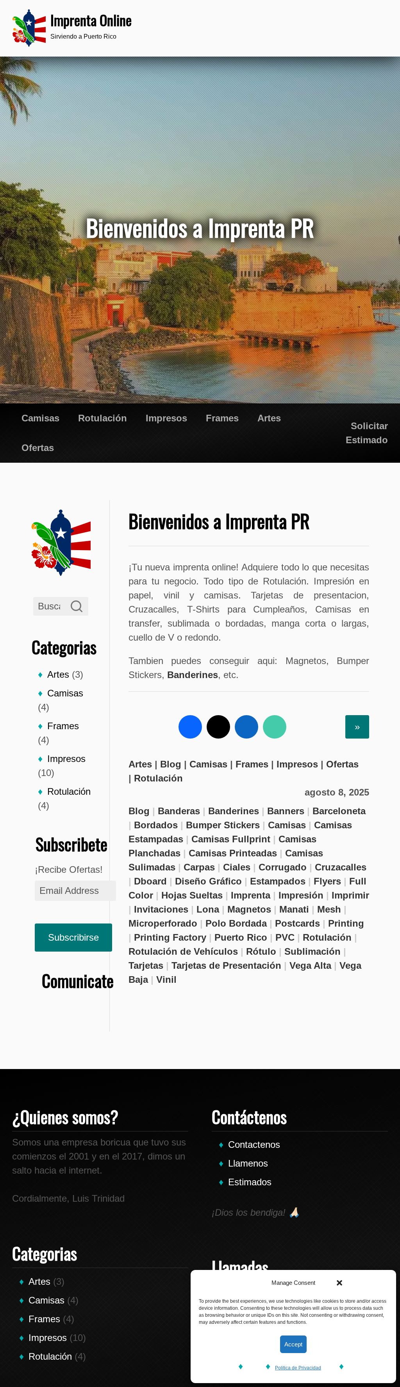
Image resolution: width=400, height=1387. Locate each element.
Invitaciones (161, 909)
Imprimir (350, 895)
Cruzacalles (340, 867)
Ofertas (37, 447)
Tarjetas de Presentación (226, 965)
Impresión (301, 895)
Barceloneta (339, 811)
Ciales (236, 867)
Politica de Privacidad (298, 1368)
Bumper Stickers (223, 825)
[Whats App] (274, 727)
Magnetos (249, 909)
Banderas (179, 811)
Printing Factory (170, 937)
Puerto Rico (240, 937)
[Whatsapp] (320, 28)
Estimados (249, 1182)
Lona (207, 909)
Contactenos (254, 1144)
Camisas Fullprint (230, 839)
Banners (285, 811)
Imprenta (250, 895)
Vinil (166, 979)
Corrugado (283, 867)
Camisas (40, 418)
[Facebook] (190, 727)
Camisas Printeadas (233, 853)
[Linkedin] (246, 727)
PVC (285, 937)
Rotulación (102, 418)
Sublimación (312, 951)
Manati (294, 909)
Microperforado (163, 923)
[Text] (343, 28)
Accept (293, 1344)
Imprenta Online (91, 19)
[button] (339, 1283)
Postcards (297, 923)
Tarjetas (146, 965)
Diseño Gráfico (208, 881)
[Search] (76, 606)
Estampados (277, 881)
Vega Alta (310, 965)
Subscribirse (73, 937)
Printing (346, 923)
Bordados (156, 825)
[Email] (367, 28)
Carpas (199, 867)
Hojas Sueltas (192, 895)
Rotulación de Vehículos (183, 951)
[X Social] (218, 727)
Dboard (150, 881)
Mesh (329, 909)
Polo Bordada (236, 923)
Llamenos (248, 1163)
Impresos (166, 418)
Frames (222, 418)
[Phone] (296, 28)
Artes (269, 418)
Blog (170, 764)
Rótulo (261, 951)
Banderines (192, 675)
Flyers (327, 881)
